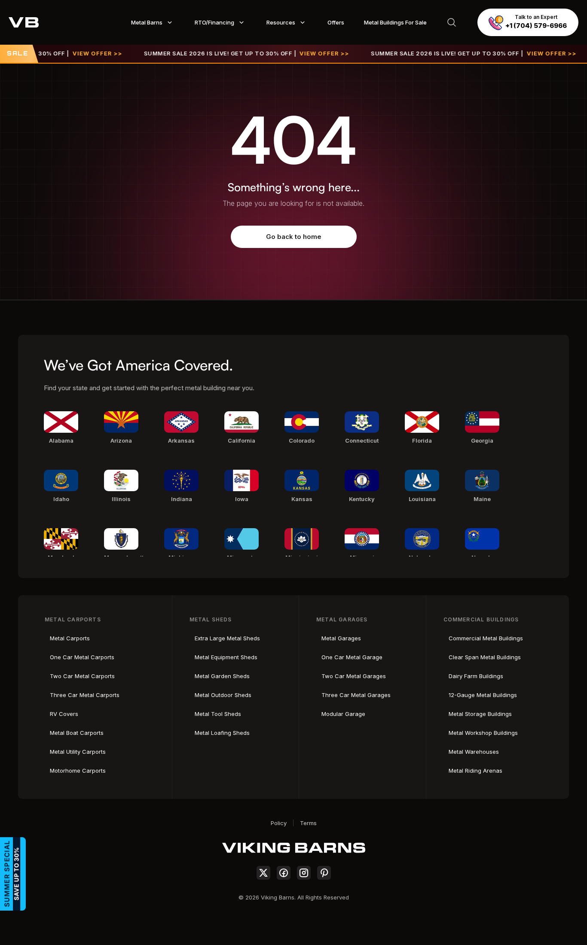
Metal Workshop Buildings (483, 732)
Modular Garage (343, 713)
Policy (279, 823)
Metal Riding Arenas (475, 770)
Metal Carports (70, 638)
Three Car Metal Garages (356, 694)
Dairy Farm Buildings (476, 676)
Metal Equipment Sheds (226, 657)
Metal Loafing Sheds (222, 732)
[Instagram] (304, 873)
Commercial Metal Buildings (486, 638)
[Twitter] (263, 873)
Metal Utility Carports (78, 751)
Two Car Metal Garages (353, 676)
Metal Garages (341, 638)
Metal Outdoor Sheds (223, 694)
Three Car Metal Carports (84, 694)
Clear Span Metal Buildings (485, 657)
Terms (308, 823)
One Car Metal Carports (82, 657)
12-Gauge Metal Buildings (483, 694)
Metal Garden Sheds (222, 676)
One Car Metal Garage (351, 657)
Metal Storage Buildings (480, 713)
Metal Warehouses (474, 751)
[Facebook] (283, 873)
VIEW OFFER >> (82, 53)
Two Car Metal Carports (82, 676)
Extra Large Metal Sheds (227, 638)
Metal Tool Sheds (218, 713)
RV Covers (64, 713)
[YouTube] (324, 873)
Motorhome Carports (78, 770)
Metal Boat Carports (77, 732)
